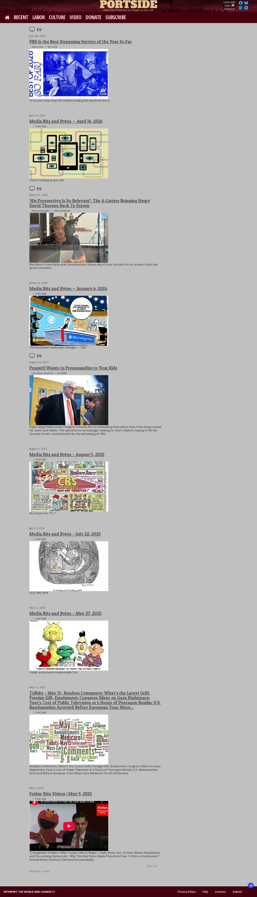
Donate (93, 17)
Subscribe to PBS (39, 871)
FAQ (205, 891)
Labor (38, 17)
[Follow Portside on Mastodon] (240, 8)
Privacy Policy (187, 891)
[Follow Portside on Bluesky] (246, 4)
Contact (220, 891)
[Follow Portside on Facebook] (241, 4)
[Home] (128, 3)
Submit (237, 891)
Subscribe (115, 17)
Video (75, 17)
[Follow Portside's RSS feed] (246, 8)
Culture (57, 17)
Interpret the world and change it (29, 891)
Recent (21, 17)
